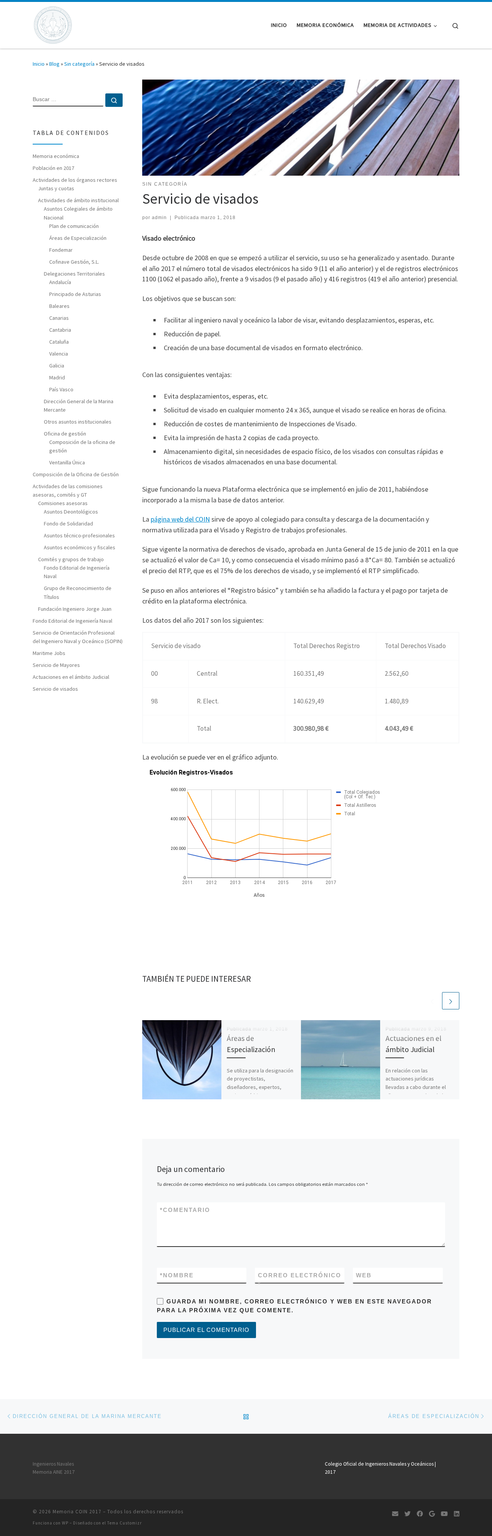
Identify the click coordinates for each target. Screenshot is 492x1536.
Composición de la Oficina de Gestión (76, 474)
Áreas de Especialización (77, 237)
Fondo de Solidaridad (68, 523)
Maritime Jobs (49, 653)
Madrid (57, 377)
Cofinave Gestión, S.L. (74, 261)
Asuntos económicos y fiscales (79, 547)
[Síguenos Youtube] (444, 1514)
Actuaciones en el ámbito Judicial (71, 676)
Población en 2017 (53, 168)
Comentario (185, 1210)
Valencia (58, 353)
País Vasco (61, 389)
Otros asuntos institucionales (77, 421)
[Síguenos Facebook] (420, 1514)
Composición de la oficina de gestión (82, 446)
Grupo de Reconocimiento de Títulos (77, 592)
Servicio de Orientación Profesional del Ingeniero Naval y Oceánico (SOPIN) (78, 637)
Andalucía (60, 282)
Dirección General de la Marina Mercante (78, 405)
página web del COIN (180, 519)
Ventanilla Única (67, 462)
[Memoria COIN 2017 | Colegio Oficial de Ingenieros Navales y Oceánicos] (53, 23)
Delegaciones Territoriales (74, 273)
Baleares (59, 306)
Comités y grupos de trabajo (71, 559)
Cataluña (59, 341)
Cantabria (60, 329)
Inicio (39, 63)
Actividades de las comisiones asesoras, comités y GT (68, 490)
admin (159, 217)
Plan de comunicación (74, 226)
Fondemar (61, 249)
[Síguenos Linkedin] (456, 1514)
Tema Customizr (124, 1523)
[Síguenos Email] (395, 1514)
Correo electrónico (299, 1279)
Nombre (177, 1275)
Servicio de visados (55, 688)
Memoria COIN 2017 (77, 1511)
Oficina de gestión (65, 433)
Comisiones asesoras (63, 503)
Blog (54, 63)
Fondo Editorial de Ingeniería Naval (77, 572)
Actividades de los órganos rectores (75, 179)
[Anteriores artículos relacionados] (432, 1000)
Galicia (56, 365)
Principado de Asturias (75, 294)
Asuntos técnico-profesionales (79, 535)
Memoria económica (56, 156)
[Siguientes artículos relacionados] (450, 1000)
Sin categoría (79, 63)
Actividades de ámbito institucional (78, 200)
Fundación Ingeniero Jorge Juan (74, 608)
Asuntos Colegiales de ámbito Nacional (78, 213)
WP (65, 1523)
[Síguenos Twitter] (407, 1514)
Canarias (59, 317)
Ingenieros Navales (53, 1464)
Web (364, 1275)
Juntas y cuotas (56, 188)
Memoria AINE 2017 (54, 1472)
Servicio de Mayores (56, 665)
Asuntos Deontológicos (71, 511)
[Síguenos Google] (432, 1514)
